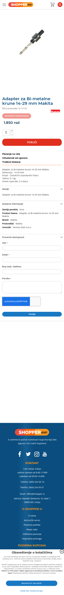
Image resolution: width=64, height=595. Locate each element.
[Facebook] (20, 455)
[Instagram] (36, 455)
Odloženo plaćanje (32, 534)
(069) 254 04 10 (36, 481)
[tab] (32, 189)
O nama (32, 515)
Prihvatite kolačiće (32, 583)
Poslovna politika (32, 524)
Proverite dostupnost (13, 237)
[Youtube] (44, 455)
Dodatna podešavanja (31, 591)
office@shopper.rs (36, 493)
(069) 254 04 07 (36, 487)
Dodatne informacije (12, 203)
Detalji (5, 189)
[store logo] (20, 4)
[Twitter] (28, 455)
